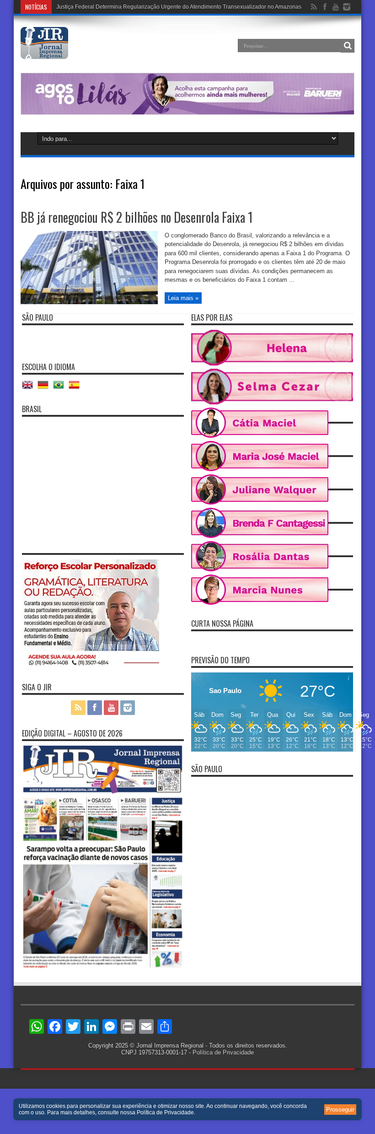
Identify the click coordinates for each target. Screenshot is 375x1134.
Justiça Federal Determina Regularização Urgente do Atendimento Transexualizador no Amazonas (178, 7)
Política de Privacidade (223, 1052)
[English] (30, 388)
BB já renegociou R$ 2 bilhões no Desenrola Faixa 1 (137, 217)
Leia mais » (183, 298)
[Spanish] (76, 388)
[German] (45, 388)
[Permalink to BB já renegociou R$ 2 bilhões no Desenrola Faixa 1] (89, 302)
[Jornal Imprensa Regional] (44, 52)
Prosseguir (340, 1109)
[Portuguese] (61, 388)
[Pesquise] (347, 46)
